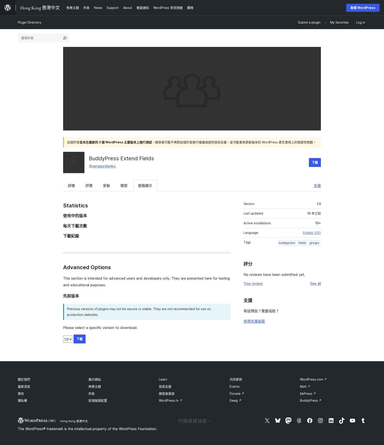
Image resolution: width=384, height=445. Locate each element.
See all (315, 283)
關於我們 (24, 379)
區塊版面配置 (97, 400)
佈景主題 (94, 386)
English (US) (312, 233)
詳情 (71, 185)
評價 (88, 185)
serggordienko (104, 166)
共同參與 (236, 379)
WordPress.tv (170, 400)
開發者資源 (166, 393)
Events (235, 386)
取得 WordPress (362, 8)
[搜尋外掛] (64, 38)
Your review (253, 283)
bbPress (308, 393)
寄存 (21, 393)
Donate (237, 393)
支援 (317, 185)
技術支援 (165, 386)
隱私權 (22, 400)
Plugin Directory (29, 22)
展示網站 (94, 379)
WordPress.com (313, 379)
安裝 (106, 185)
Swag (236, 400)
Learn (163, 379)
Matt (305, 386)
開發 (124, 185)
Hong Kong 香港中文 (74, 421)
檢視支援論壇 (254, 321)
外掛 (91, 393)
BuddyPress (311, 400)
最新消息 (24, 386)
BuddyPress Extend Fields (121, 158)
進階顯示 (145, 185)
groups (314, 243)
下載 (315, 162)
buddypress (287, 243)
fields (302, 243)
